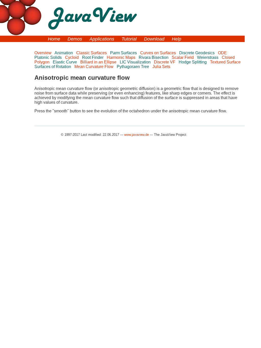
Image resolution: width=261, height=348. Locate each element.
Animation (64, 53)
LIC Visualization (136, 62)
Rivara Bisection (154, 57)
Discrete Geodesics (197, 53)
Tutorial (129, 39)
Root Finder (93, 57)
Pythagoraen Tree (133, 66)
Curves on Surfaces (158, 53)
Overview (43, 53)
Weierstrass (208, 57)
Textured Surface (226, 62)
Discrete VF (165, 62)
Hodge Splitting (193, 62)
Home (54, 39)
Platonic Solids (48, 57)
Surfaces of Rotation (53, 66)
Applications (101, 39)
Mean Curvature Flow (94, 66)
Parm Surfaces (124, 53)
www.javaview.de (136, 135)
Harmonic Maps (121, 57)
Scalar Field (183, 57)
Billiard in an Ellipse (99, 62)
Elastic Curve (65, 62)
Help (176, 39)
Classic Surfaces (92, 53)
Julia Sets (161, 66)
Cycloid (72, 57)
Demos (75, 39)
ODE (223, 53)
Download (154, 39)
